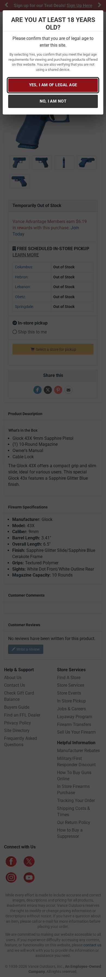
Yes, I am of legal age (53, 84)
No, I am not (53, 101)
